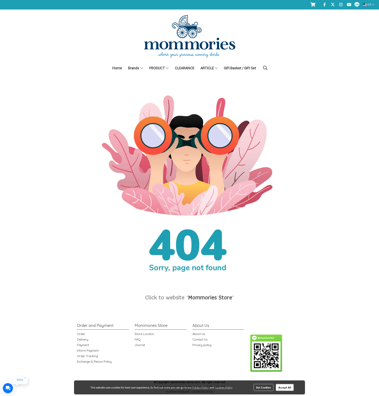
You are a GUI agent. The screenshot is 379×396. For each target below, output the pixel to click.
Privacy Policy (200, 387)
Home (117, 68)
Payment (83, 345)
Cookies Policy (223, 387)
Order (81, 334)
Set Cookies (263, 387)
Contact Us (200, 339)
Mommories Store (210, 297)
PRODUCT (157, 68)
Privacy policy (201, 345)
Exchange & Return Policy (94, 361)
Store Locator (144, 334)
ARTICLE (208, 68)
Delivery (82, 339)
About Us (198, 334)
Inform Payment (88, 350)
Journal (140, 345)
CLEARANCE (184, 68)
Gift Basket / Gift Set (240, 68)
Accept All (284, 387)
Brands (134, 68)
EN (369, 4)
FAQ (138, 339)
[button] (265, 68)
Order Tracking (87, 356)
